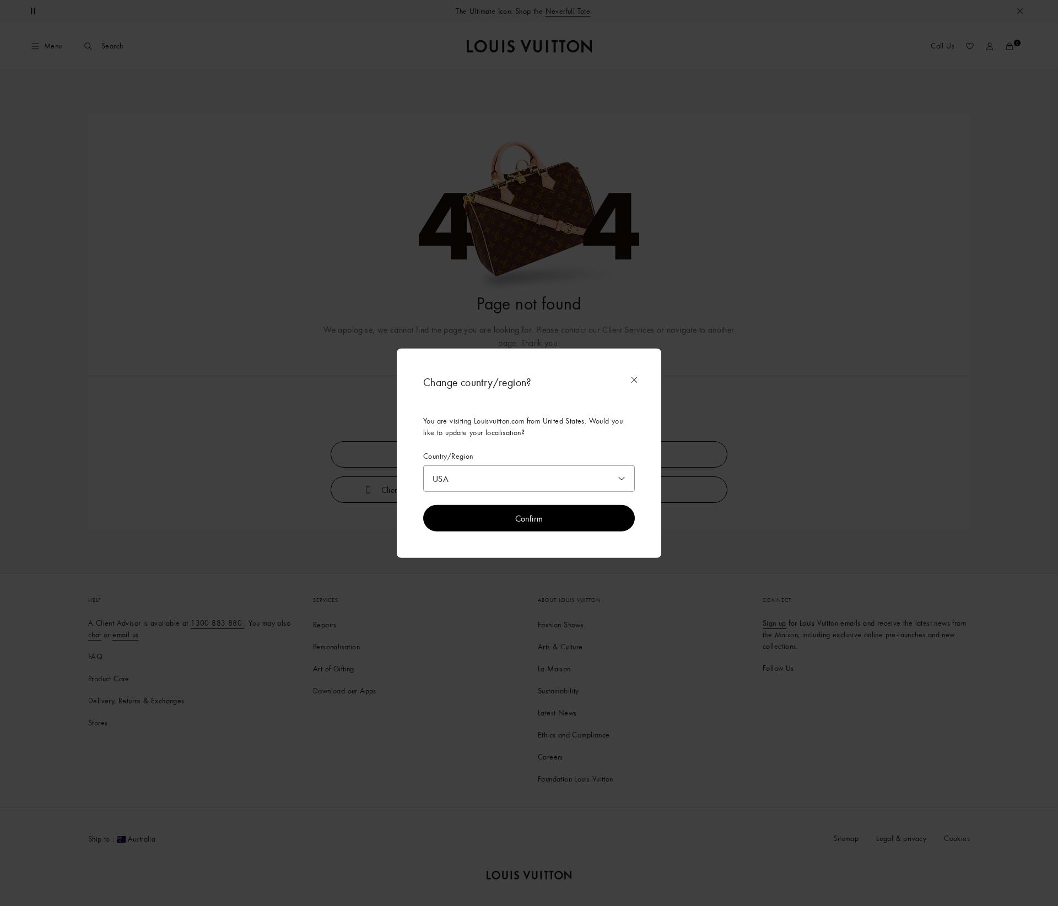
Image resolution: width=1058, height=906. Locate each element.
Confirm (529, 518)
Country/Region (448, 455)
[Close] (634, 379)
